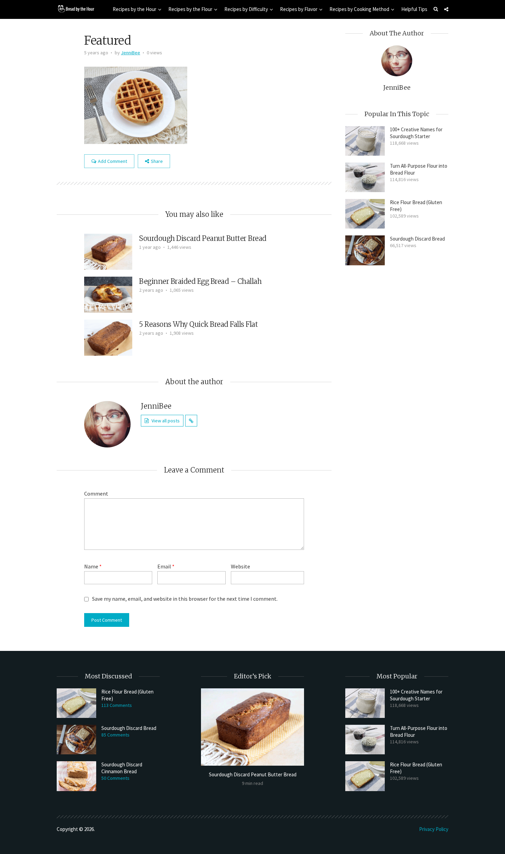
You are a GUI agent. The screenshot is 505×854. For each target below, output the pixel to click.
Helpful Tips (414, 9)
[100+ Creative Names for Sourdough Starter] (365, 141)
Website (240, 566)
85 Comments (115, 735)
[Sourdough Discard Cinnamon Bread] (76, 776)
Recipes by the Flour (190, 9)
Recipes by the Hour (134, 9)
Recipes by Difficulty (246, 9)
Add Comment (112, 161)
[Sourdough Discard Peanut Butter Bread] (108, 250)
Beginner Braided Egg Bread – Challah (200, 281)
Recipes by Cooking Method (359, 9)
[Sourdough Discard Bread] (365, 250)
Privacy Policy (433, 829)
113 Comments (116, 705)
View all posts (166, 421)
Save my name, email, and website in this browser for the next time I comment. (185, 598)
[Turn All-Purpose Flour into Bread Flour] (365, 177)
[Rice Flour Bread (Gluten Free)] (365, 214)
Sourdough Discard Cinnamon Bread (121, 768)
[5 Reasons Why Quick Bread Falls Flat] (108, 336)
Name (93, 566)
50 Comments (115, 778)
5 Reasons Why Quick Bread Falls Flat (198, 324)
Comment (96, 493)
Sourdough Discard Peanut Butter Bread (203, 238)
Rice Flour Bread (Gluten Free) (416, 205)
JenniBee (130, 52)
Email (166, 566)
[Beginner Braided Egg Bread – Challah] (108, 293)
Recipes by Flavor (298, 9)
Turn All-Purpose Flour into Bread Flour (418, 169)
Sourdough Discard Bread (417, 238)
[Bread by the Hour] (75, 8)
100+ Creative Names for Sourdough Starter (416, 133)
